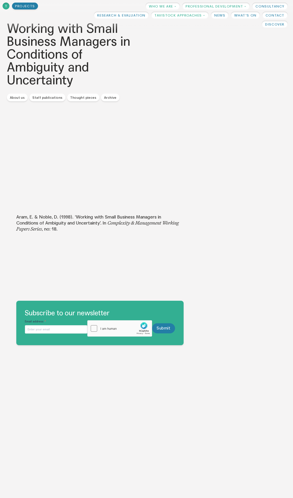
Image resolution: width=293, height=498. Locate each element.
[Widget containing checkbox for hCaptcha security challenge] (119, 328)
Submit (163, 328)
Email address (35, 321)
